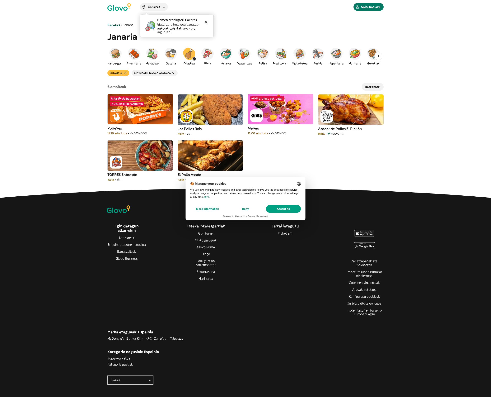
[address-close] (206, 22)
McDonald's (115, 338)
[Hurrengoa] (378, 56)
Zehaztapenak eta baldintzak (364, 263)
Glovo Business (127, 258)
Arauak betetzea (364, 289)
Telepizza (176, 338)
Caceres (113, 25)
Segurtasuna (206, 272)
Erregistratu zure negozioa (126, 244)
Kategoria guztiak (120, 364)
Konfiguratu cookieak (364, 296)
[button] (115, 56)
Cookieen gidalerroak (364, 283)
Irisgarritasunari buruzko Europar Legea (364, 312)
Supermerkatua (118, 358)
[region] (245, 56)
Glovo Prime (206, 247)
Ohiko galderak (206, 240)
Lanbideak (126, 238)
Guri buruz (205, 233)
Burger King (134, 338)
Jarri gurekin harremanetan (205, 263)
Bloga (206, 254)
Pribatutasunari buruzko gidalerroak (364, 274)
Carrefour (161, 338)
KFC (149, 338)
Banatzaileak (126, 251)
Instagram (285, 233)
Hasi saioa (206, 278)
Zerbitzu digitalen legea (364, 303)
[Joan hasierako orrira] (119, 7)
